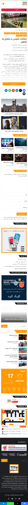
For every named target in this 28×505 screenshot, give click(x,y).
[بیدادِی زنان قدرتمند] (23, 337)
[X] (20, 90)
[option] (14, 314)
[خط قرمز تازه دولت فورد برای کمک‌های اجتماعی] (23, 357)
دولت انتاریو (17, 30)
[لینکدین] (16, 90)
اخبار (17, 33)
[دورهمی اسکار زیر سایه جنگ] (7, 157)
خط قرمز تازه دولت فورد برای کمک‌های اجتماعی (15, 266)
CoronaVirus (23, 33)
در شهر (13, 33)
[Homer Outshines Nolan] (23, 363)
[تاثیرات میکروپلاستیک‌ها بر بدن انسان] (21, 142)
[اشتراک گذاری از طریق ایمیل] (24, 93)
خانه (25, 30)
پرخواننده (8, 331)
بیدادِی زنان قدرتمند (22, 259)
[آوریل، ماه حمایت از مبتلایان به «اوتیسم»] (7, 142)
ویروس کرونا (19, 35)
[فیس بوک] (24, 90)
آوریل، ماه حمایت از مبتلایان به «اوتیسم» (7, 149)
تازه (21, 331)
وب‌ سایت (25, 207)
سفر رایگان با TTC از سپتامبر (19, 264)
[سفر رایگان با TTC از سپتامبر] (23, 350)
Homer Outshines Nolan (20, 268)
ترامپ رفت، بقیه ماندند (21, 261)
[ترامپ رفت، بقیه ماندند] (23, 344)
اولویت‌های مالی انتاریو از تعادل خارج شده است (15, 320)
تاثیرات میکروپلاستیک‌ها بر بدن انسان (21, 148)
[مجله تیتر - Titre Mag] (24, 3)
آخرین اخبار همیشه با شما (14, 226)
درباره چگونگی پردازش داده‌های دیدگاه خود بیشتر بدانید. (15, 218)
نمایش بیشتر (14, 83)
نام (26, 194)
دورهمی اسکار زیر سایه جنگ (8, 163)
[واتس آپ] (9, 90)
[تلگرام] (6, 90)
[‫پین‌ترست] (13, 90)
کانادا (22, 30)
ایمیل (25, 201)
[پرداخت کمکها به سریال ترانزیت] (21, 158)
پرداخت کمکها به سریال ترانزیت (22, 164)
